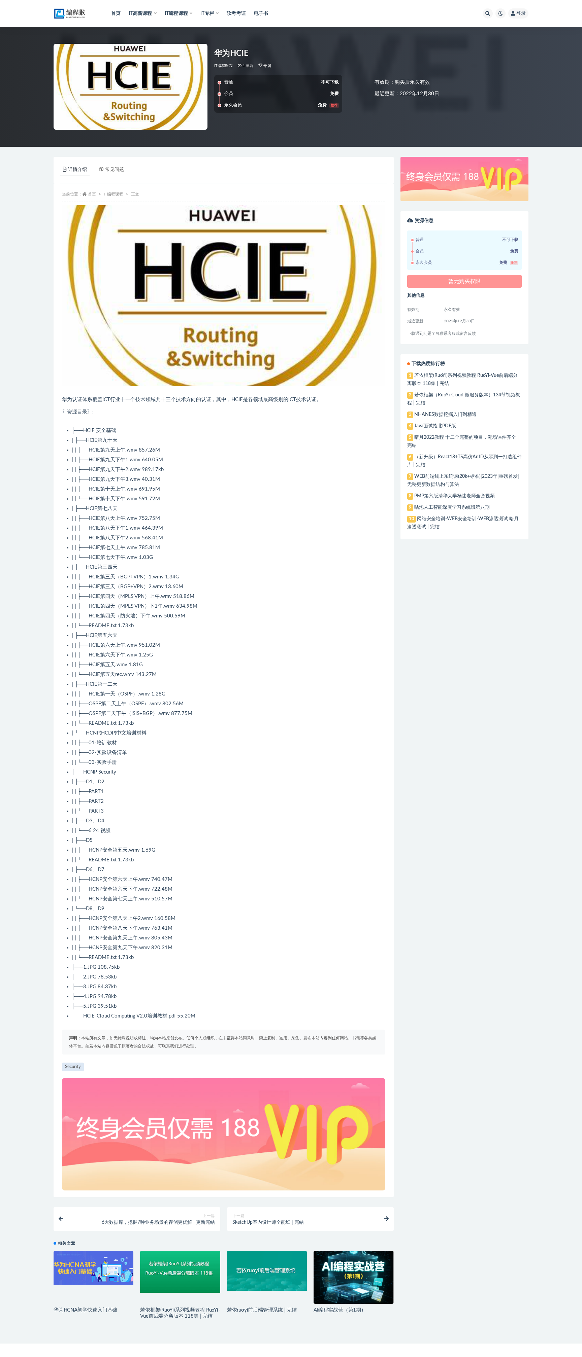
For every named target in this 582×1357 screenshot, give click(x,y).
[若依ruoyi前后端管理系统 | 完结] (267, 1271)
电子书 (261, 13)
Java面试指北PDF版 (435, 426)
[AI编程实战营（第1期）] (353, 1277)
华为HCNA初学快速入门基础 (85, 1310)
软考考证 (236, 13)
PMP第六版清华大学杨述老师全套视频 (454, 496)
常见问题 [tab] (114, 169)
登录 (521, 13)
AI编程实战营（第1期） (340, 1310)
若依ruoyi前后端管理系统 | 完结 (262, 1310)
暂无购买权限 (464, 281)
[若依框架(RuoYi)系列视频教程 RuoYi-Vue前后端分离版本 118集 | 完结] (180, 1271)
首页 (116, 13)
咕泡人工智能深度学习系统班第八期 (452, 507)
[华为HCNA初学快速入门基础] (93, 1268)
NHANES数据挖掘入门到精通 (445, 414)
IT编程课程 (223, 66)
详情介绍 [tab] (77, 169)
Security (73, 1067)
